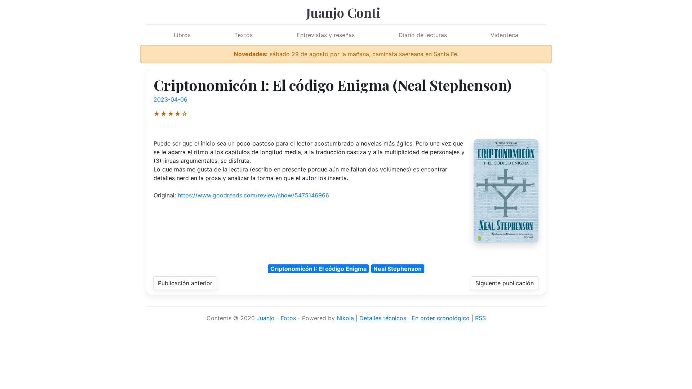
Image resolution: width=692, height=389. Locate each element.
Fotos (288, 318)
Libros (182, 35)
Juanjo (266, 318)
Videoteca (504, 35)
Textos (243, 35)
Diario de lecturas (423, 35)
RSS (480, 318)
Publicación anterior (185, 283)
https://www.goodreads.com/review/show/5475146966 (253, 195)
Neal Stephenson (397, 268)
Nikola (345, 318)
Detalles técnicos (382, 318)
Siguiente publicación (504, 283)
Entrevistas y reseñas (326, 35)
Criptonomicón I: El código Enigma (318, 268)
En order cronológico (441, 318)
